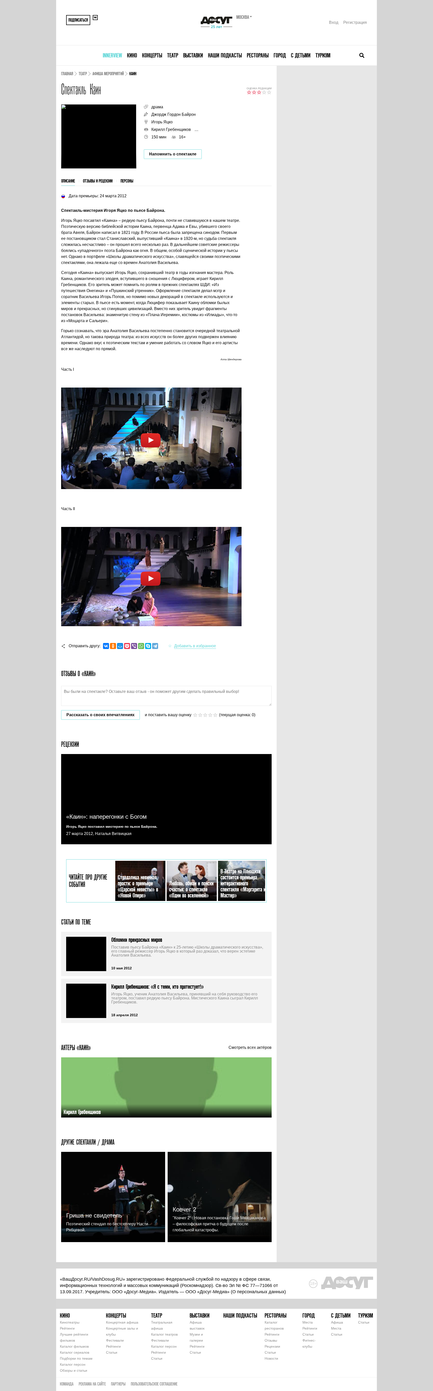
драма (157, 107)
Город (280, 55)
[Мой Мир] (120, 646)
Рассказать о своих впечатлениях (100, 715)
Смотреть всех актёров (250, 1048)
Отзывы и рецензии (98, 180)
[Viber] (134, 646)
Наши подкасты (225, 55)
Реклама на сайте (92, 1383)
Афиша (337, 1322)
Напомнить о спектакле (172, 154)
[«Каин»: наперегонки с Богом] (166, 799)
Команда (66, 1383)
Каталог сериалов (74, 1352)
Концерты (152, 55)
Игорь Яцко (162, 122)
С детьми (300, 55)
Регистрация (355, 22)
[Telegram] (155, 646)
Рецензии (272, 1346)
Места (307, 1322)
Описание (68, 180)
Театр (172, 55)
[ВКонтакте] (106, 646)
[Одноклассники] (113, 646)
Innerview (112, 55)
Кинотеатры (69, 1322)
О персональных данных (258, 1291)
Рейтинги (67, 1328)
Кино (132, 55)
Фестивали (115, 1340)
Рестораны (258, 55)
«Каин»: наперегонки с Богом (106, 816)
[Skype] (148, 646)
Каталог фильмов (74, 1346)
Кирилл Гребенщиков (171, 129)
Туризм (323, 55)
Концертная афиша (122, 1322)
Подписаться (78, 20)
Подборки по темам (76, 1358)
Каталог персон (72, 1364)
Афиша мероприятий (108, 73)
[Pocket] (127, 646)
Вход (333, 22)
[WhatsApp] (141, 646)
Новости (271, 1358)
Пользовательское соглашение (154, 1383)
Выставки (193, 55)
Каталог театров (164, 1334)
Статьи (111, 1352)
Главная (67, 73)
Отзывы (271, 1340)
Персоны (127, 180)
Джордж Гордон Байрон (173, 114)
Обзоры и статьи (73, 1370)
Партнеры (118, 1383)
